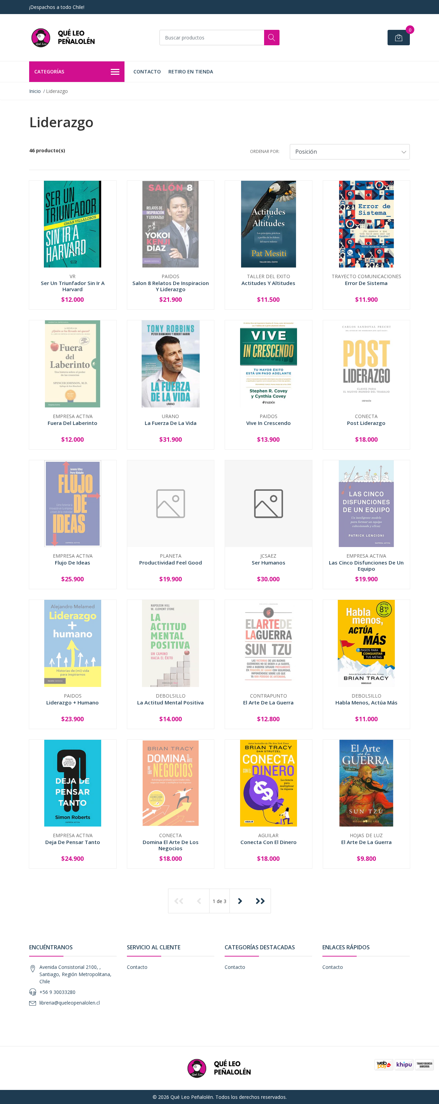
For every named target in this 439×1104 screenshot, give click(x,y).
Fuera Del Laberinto (72, 422)
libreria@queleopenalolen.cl (69, 1002)
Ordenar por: (265, 151)
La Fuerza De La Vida (171, 422)
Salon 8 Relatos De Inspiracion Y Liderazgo (170, 286)
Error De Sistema (366, 283)
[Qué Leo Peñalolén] (63, 37)
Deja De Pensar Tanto (72, 842)
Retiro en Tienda (190, 71)
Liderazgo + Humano (72, 702)
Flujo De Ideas (72, 562)
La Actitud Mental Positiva (170, 702)
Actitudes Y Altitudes (268, 283)
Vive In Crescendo (268, 422)
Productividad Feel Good (170, 562)
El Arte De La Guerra (268, 702)
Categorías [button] (49, 71)
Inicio (35, 91)
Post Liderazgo (366, 422)
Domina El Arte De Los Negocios (171, 845)
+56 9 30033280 (57, 992)
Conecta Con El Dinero (268, 842)
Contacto (147, 71)
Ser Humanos (268, 562)
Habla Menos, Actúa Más (366, 702)
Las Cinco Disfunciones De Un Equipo (366, 565)
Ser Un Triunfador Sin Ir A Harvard (73, 286)
